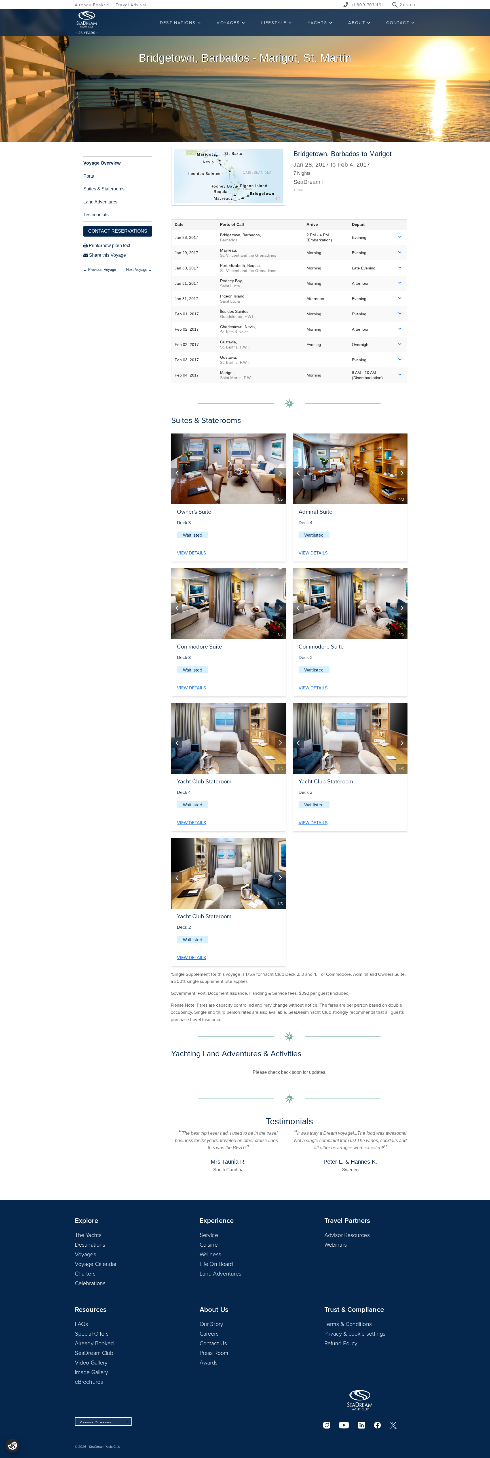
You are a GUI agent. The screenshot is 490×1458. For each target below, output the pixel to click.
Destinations (90, 1244)
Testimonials (96, 214)
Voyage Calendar (96, 1264)
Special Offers (92, 1333)
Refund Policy (340, 1343)
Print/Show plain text (109, 245)
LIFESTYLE (274, 22)
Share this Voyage (107, 255)
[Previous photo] (176, 473)
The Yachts (88, 1235)
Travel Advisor (131, 5)
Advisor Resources (347, 1235)
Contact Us (213, 1343)
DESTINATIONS (178, 22)
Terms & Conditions (348, 1324)
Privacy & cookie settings (355, 1333)
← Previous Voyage (99, 269)
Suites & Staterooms (103, 188)
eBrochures (89, 1381)
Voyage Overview (102, 163)
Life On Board (216, 1264)
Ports (88, 176)
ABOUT (356, 22)
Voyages (85, 1254)
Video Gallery (91, 1362)
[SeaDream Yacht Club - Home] (359, 1400)
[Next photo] (280, 473)
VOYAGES (228, 22)
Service (209, 1235)
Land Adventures (100, 201)
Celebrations (90, 1283)
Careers (209, 1333)
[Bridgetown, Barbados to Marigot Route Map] (228, 176)
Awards (209, 1362)
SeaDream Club (94, 1353)
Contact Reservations (117, 231)
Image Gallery (91, 1372)
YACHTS (317, 22)
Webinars (335, 1244)
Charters (85, 1273)
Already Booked (92, 5)
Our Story (211, 1324)
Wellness (210, 1254)
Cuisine (209, 1244)
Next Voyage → (139, 269)
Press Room (214, 1353)
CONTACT (397, 22)
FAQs (81, 1324)
